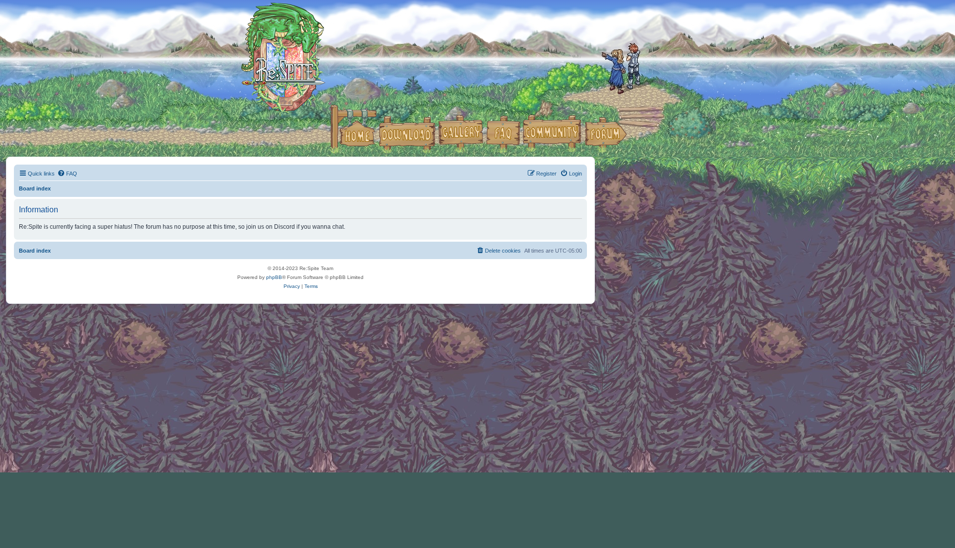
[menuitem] (67, 174)
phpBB (274, 277)
